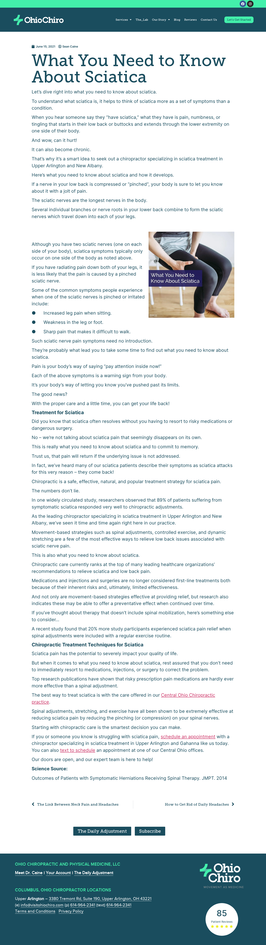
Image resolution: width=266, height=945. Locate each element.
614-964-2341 (82, 905)
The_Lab (142, 19)
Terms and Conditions (35, 911)
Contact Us (209, 19)
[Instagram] (250, 4)
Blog (177, 19)
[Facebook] (243, 4)
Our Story (159, 19)
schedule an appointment (188, 736)
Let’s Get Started (239, 19)
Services (122, 19)
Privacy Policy (71, 911)
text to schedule (77, 750)
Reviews (190, 19)
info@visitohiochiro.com (42, 905)
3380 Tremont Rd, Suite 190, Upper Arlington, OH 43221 (100, 898)
